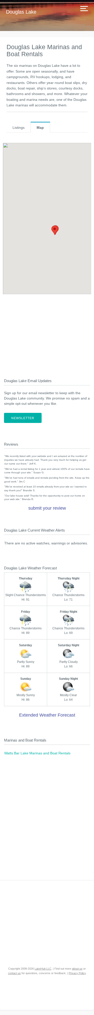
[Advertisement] (47, 333)
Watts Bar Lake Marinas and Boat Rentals (37, 753)
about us (77, 968)
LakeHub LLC (43, 968)
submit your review (47, 508)
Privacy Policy (77, 973)
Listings (19, 128)
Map (40, 128)
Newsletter (22, 418)
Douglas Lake (21, 12)
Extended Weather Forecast (47, 715)
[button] (54, 230)
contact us (14, 973)
